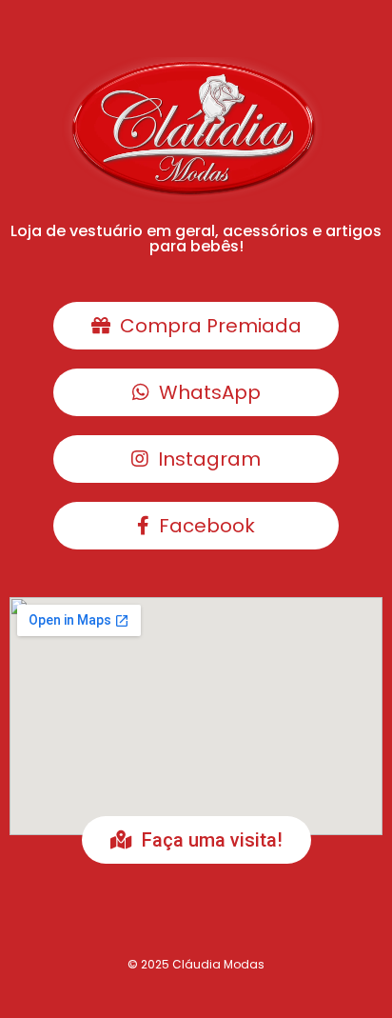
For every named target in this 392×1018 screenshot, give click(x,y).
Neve (31, 998)
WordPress (155, 998)
